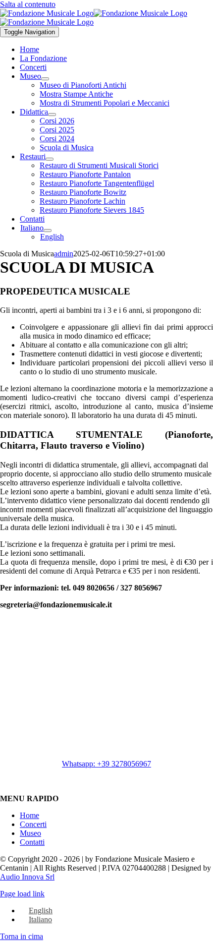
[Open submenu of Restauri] (49, 159)
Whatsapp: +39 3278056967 (106, 764)
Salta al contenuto (27, 4)
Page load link (22, 893)
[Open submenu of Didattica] (52, 114)
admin (63, 253)
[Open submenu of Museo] (45, 78)
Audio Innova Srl (27, 877)
